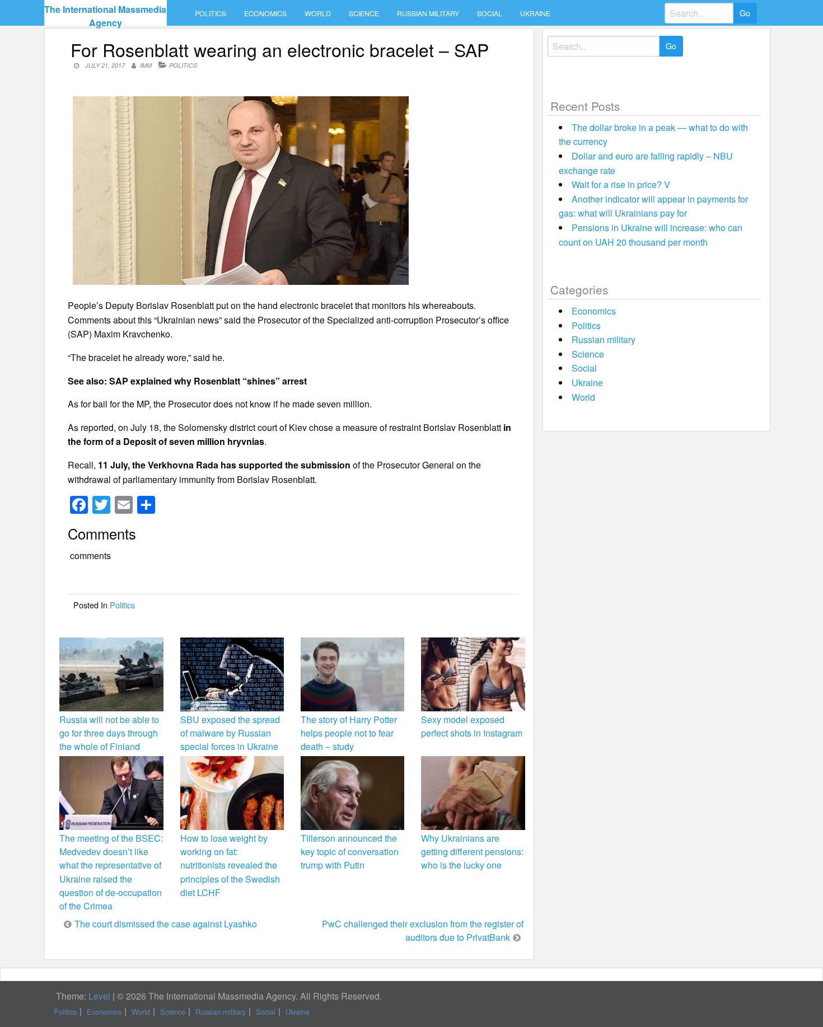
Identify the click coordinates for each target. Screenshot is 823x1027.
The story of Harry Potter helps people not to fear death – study (349, 733)
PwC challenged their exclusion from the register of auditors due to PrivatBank (422, 930)
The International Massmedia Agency (105, 16)
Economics (265, 13)
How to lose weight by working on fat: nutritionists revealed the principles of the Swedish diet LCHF (230, 865)
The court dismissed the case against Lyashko (165, 923)
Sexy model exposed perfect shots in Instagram (471, 726)
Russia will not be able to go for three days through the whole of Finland (109, 733)
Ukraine (535, 13)
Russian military (428, 13)
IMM (146, 65)
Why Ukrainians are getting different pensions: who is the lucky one (472, 851)
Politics (210, 13)
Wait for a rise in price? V (621, 184)
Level (99, 996)
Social (489, 13)
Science (364, 13)
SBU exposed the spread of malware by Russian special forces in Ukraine (230, 733)
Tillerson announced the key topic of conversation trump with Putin (350, 851)
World (318, 13)
